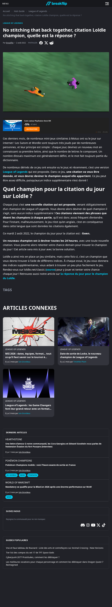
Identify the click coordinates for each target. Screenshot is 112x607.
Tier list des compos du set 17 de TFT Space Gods (30, 552)
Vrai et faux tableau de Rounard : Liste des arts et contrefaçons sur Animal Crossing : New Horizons (54, 548)
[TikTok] (103, 525)
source (50, 269)
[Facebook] (41, 43)
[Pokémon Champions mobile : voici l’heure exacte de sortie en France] (56, 468)
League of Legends (38, 11)
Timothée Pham (79, 361)
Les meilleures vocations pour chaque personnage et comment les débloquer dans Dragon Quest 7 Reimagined (54, 563)
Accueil (6, 11)
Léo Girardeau (24, 361)
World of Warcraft (17, 482)
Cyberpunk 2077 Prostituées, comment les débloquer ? (32, 557)
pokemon (32, 475)
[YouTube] (93, 525)
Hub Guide (19, 11)
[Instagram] (88, 525)
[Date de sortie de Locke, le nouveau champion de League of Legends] (83, 341)
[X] (46, 43)
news (22, 475)
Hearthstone (13, 439)
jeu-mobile (11, 475)
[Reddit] (51, 43)
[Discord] (82, 525)
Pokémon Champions (18, 460)
